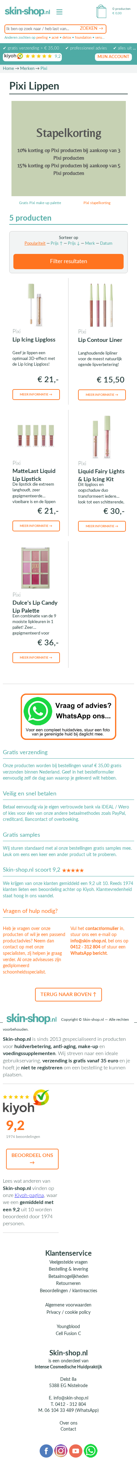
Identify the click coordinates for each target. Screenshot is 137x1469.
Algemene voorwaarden (68, 1305)
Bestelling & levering (68, 1269)
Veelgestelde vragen (68, 1262)
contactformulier (102, 929)
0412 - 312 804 (85, 947)
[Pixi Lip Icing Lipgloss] (35, 304)
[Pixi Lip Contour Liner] (101, 304)
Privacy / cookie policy (68, 1312)
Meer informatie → (36, 394)
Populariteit (35, 244)
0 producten (121, 8)
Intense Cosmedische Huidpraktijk (68, 1367)
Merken (27, 69)
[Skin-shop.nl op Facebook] (46, 1450)
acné (55, 37)
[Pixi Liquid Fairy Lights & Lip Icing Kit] (101, 436)
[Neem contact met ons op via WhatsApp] (90, 1450)
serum (100, 37)
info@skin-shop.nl (88, 941)
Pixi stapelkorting (97, 203)
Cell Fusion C (68, 1334)
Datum (106, 244)
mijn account (113, 57)
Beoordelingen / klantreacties (68, 1291)
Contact (68, 1429)
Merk (90, 244)
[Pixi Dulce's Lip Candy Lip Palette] (35, 567)
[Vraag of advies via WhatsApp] (68, 716)
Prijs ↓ (74, 244)
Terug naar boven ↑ (68, 994)
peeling (42, 37)
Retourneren (68, 1283)
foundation (83, 37)
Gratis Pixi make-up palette (40, 203)
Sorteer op (68, 238)
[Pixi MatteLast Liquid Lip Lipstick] (35, 436)
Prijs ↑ (57, 244)
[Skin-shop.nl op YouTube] (76, 1450)
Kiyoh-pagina (29, 1195)
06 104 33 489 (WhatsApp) (72, 1410)
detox (66, 37)
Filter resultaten (68, 261)
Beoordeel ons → (32, 1159)
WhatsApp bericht (88, 953)
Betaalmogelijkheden (68, 1276)
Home (8, 69)
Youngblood (68, 1327)
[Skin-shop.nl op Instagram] (61, 1450)
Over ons (68, 1423)
